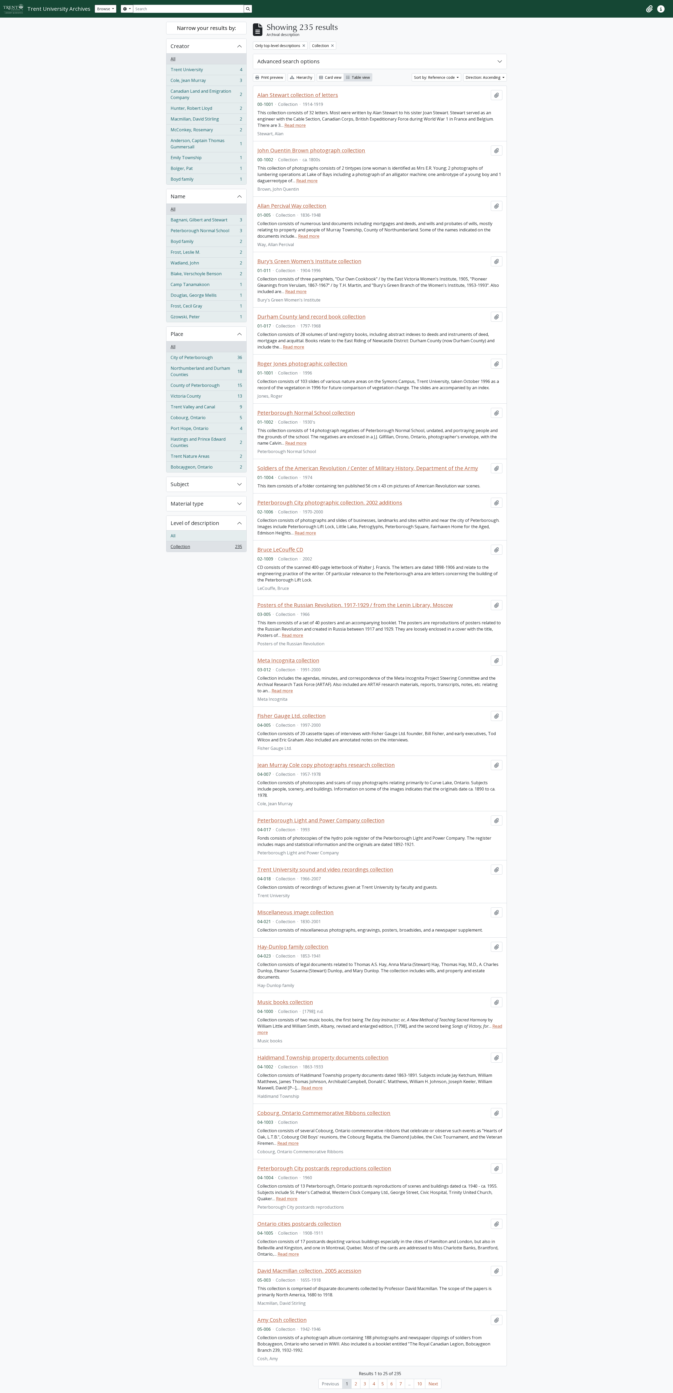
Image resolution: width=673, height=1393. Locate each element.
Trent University (206, 71)
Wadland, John (206, 264)
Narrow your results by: (206, 28)
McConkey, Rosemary (206, 131)
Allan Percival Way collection (291, 206)
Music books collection (285, 1002)
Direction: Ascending (483, 77)
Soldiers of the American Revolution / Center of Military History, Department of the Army (367, 468)
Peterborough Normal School (206, 232)
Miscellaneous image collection (295, 912)
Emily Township (206, 159)
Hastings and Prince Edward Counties (206, 442)
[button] (649, 9)
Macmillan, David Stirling (206, 120)
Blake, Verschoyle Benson (206, 275)
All (173, 59)
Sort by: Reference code (435, 77)
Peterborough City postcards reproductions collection (324, 1168)
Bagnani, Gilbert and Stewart (206, 221)
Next (433, 1384)
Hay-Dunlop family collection (292, 947)
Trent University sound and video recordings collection (325, 869)
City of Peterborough (206, 359)
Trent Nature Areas (206, 457)
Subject (180, 484)
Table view (360, 77)
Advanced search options (288, 61)
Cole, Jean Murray (206, 81)
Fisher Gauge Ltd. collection (291, 716)
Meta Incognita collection (288, 660)
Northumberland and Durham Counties (206, 371)
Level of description (195, 523)
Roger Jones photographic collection (302, 364)
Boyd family (206, 180)
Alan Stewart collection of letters (297, 95)
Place (177, 333)
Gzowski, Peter (206, 318)
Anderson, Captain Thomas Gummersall (206, 144)
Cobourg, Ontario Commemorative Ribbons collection (323, 1113)
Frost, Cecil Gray (206, 307)
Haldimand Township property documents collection (323, 1057)
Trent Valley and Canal (206, 408)
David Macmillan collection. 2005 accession (309, 1271)
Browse (104, 8)
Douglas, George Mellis (206, 296)
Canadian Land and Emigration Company (206, 94)
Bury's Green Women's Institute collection (309, 261)
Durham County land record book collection (311, 317)
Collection (206, 548)
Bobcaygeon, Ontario (206, 468)
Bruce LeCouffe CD (280, 550)
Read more (295, 125)
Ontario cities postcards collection (299, 1224)
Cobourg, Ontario (206, 419)
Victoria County (206, 397)
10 (419, 1384)
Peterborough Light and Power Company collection (321, 820)
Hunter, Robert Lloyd (206, 109)
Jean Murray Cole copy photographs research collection (326, 765)
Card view (332, 77)
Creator (180, 46)
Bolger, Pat (206, 169)
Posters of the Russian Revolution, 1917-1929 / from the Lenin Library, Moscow (355, 605)
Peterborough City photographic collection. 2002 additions (329, 503)
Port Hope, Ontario (206, 429)
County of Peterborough (206, 386)
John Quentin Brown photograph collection (311, 150)
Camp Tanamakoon (206, 286)
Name (178, 196)
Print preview (271, 77)
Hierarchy (303, 77)
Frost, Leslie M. (206, 253)
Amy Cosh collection (282, 1320)
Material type (187, 503)
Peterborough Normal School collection (306, 413)
